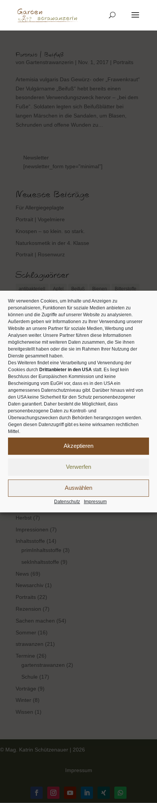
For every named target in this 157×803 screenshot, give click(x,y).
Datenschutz (67, 501)
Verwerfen (78, 466)
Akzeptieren (78, 446)
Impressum (95, 501)
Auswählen (78, 487)
